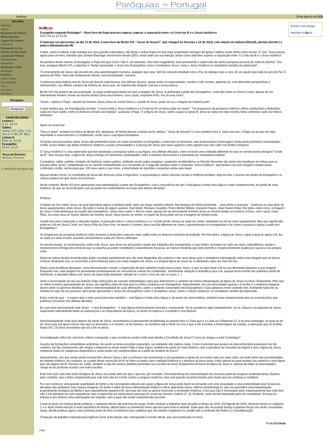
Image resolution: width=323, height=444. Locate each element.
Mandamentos (9, 59)
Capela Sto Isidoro (17, 117)
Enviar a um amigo (303, 26)
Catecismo (7, 44)
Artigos (5, 29)
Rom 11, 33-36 (11, 140)
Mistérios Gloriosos (13, 157)
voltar (42, 430)
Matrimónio (7, 63)
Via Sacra (6, 93)
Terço (4, 86)
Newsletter (7, 70)
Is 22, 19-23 (9, 124)
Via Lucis (6, 89)
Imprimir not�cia (301, 32)
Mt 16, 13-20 (10, 147)
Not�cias (46, 28)
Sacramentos (8, 82)
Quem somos (8, 78)
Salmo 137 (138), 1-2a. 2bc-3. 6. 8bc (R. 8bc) (17, 132)
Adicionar (6, 25)
